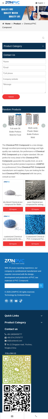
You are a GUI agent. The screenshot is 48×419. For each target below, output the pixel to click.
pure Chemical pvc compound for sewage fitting (35, 203)
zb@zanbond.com (14, 341)
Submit (11, 97)
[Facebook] (6, 301)
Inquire (14, 209)
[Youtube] (16, 301)
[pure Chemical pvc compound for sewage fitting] (35, 190)
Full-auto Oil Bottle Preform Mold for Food (15, 131)
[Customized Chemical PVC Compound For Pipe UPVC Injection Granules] (35, 224)
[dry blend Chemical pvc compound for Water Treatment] (13, 190)
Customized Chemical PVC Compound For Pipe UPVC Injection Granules (35, 238)
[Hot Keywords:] (43, 38)
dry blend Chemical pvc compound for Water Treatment (13, 203)
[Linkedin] (11, 301)
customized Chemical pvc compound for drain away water (13, 238)
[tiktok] (21, 301)
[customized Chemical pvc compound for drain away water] (13, 224)
